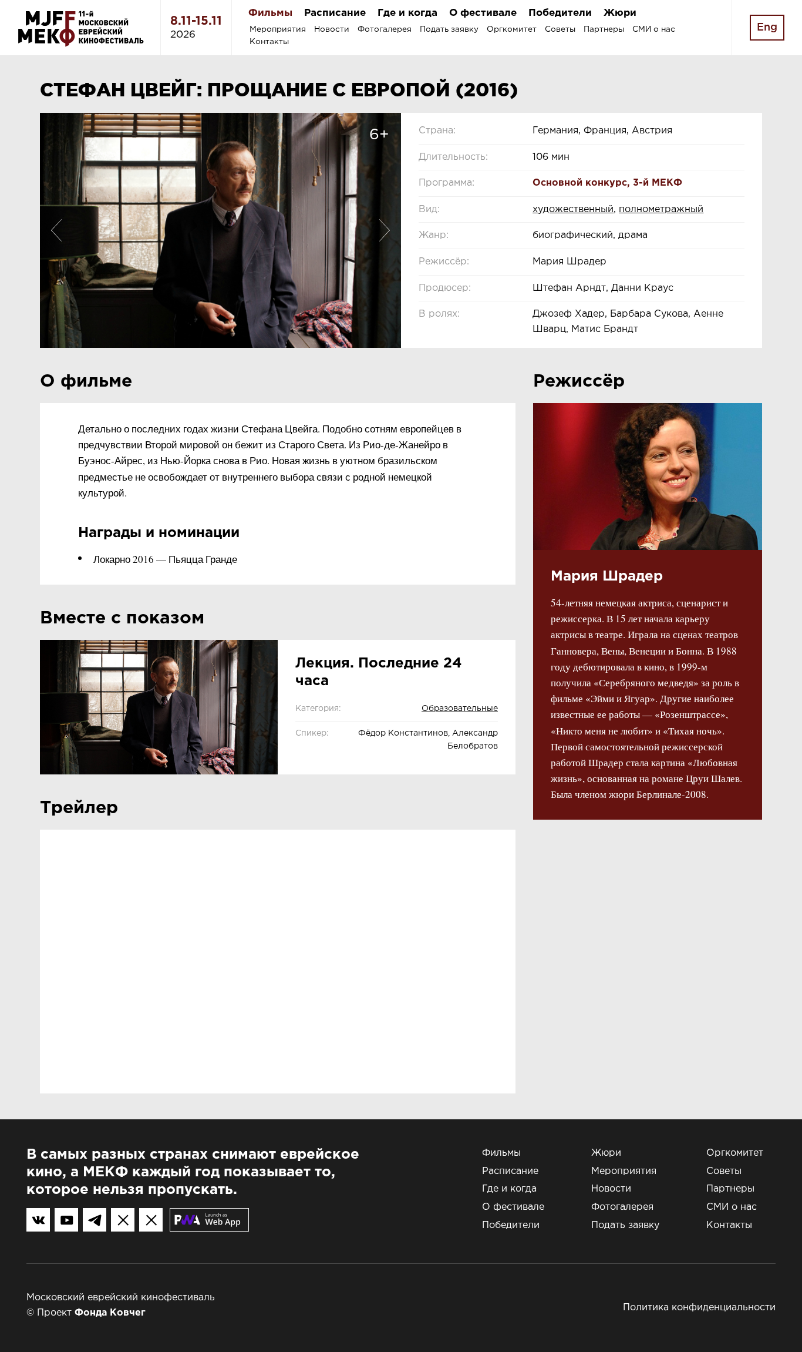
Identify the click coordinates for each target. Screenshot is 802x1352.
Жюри (620, 13)
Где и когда (407, 13)
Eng (767, 27)
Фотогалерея (385, 29)
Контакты (269, 41)
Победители (560, 13)
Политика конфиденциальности (699, 1307)
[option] (220, 230)
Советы (560, 29)
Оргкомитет (512, 29)
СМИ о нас (653, 29)
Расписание (335, 13)
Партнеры (604, 29)
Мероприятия (278, 29)
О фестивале (483, 13)
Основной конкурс (580, 183)
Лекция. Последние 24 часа (378, 672)
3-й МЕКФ (657, 183)
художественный (573, 209)
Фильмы (270, 13)
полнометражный (661, 209)
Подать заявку (449, 29)
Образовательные (460, 708)
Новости (331, 29)
